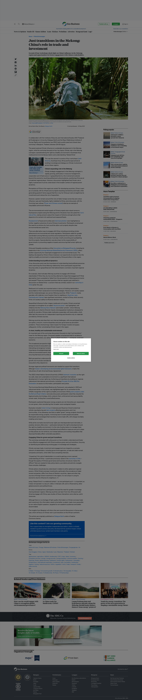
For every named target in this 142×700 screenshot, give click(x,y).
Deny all (61, 353)
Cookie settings (71, 357)
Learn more (56, 349)
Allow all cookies (81, 353)
